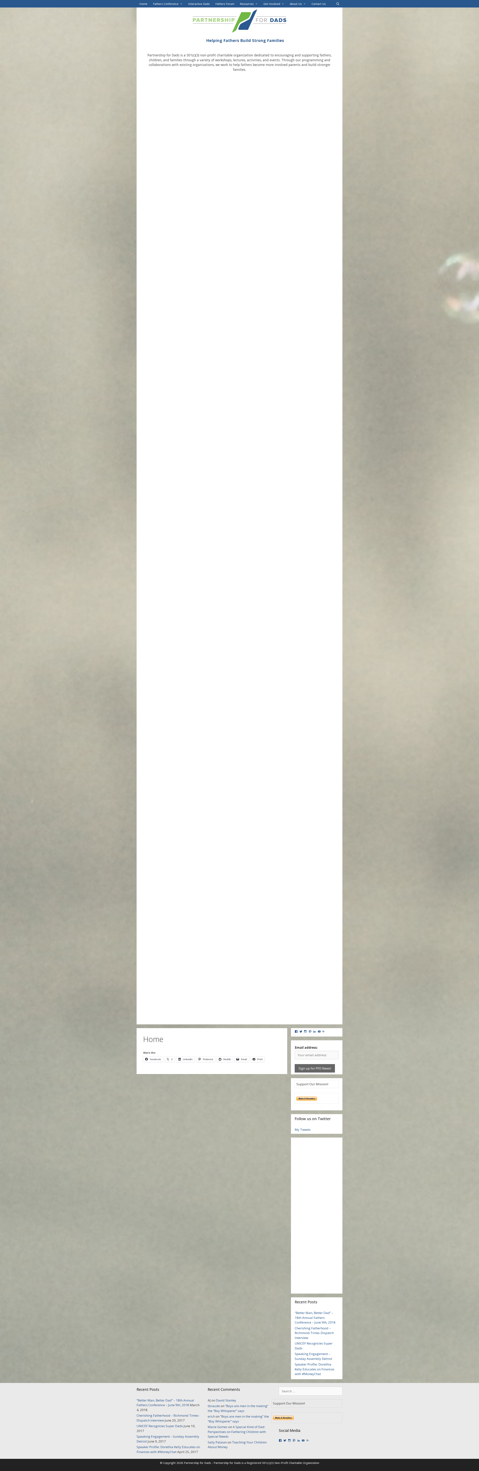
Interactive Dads (199, 4)
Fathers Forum (224, 4)
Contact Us (319, 4)
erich (211, 1416)
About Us (296, 4)
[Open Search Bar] (337, 3)
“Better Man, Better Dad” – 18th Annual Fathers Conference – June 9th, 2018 (315, 1317)
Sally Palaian (217, 1442)
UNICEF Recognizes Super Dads (160, 1426)
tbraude (214, 1406)
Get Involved (271, 4)
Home (143, 4)
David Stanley (226, 1400)
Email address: (306, 1047)
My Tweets (303, 1129)
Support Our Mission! (312, 1084)
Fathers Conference (166, 4)
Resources (247, 4)
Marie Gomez (218, 1427)
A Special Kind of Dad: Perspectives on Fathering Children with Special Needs (237, 1432)
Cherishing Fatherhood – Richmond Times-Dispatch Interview (314, 1333)
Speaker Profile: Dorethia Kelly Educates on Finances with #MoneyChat (314, 1369)
